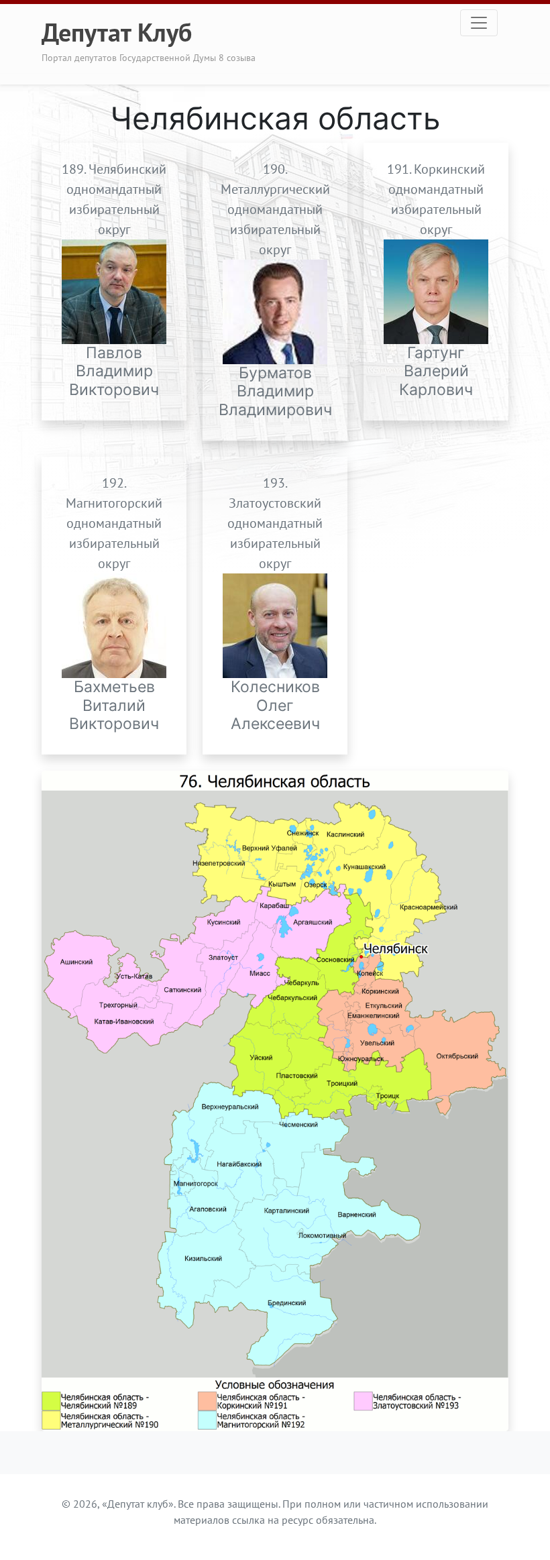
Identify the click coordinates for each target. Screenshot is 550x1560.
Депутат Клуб (117, 31)
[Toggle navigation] (479, 22)
